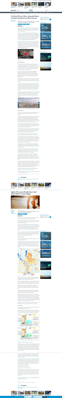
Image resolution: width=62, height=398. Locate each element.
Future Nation (14, 13)
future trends (26, 65)
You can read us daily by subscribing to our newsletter (28, 303)
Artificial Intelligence (14, 12)
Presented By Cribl (43, 69)
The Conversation (13, 21)
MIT (38, 340)
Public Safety (40, 12)
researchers (20, 231)
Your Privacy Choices (40, 0)
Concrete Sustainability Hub (28, 231)
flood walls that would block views (33, 134)
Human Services (28, 13)
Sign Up (45, 396)
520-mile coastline (35, 120)
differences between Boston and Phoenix (27, 342)
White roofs (24, 279)
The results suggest (26, 363)
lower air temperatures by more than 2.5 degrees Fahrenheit (29, 225)
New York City (36, 36)
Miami (35, 39)
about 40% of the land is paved (26, 241)
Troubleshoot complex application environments (44, 68)
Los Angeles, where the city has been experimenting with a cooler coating (28, 358)
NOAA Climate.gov (33, 275)
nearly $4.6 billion (36, 85)
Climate (18, 13)
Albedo (38, 281)
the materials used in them (26, 371)
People (44, 12)
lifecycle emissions (35, 370)
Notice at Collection (35, 0)
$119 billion (29, 87)
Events (47, 12)
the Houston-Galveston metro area (22, 37)
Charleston (32, 36)
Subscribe (18, 10)
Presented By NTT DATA (43, 60)
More (50, 12)
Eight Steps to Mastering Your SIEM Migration (45, 59)
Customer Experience (35, 12)
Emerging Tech (30, 12)
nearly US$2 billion (35, 84)
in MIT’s (23, 231)
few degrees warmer (24, 245)
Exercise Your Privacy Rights (48, 0)
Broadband (21, 13)
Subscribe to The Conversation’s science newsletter (27, 169)
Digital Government (24, 12)
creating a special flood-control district (23, 140)
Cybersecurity (19, 12)
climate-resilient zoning (33, 151)
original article (25, 172)
